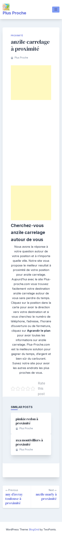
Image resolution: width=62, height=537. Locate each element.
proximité (17, 35)
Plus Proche (14, 12)
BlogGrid (34, 529)
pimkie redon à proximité (27, 421)
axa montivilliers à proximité (29, 442)
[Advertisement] (31, 82)
